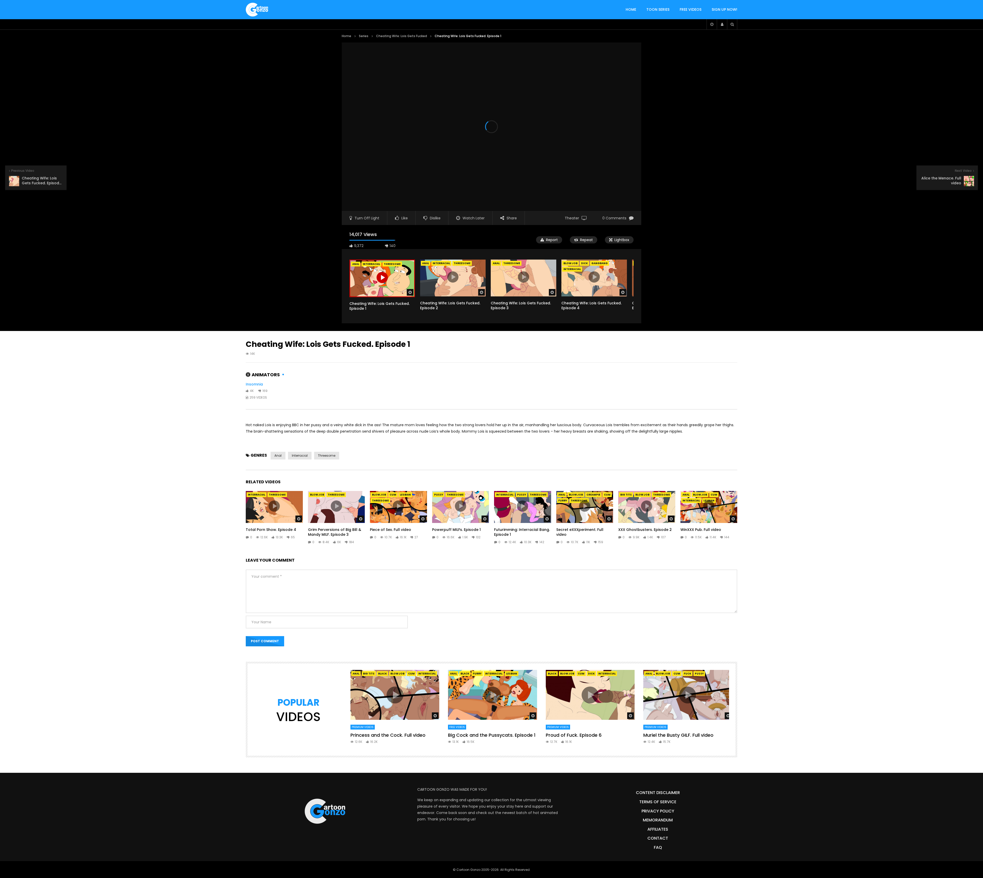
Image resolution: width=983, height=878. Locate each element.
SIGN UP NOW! (724, 9)
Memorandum (658, 820)
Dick (584, 263)
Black (382, 674)
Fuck (687, 674)
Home (346, 36)
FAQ (658, 847)
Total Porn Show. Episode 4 (271, 529)
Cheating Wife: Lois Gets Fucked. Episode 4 (591, 305)
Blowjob (570, 263)
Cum (393, 495)
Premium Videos (362, 727)
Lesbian (405, 495)
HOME (631, 9)
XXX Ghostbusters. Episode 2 (645, 529)
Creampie (593, 495)
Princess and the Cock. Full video (387, 735)
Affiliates (657, 829)
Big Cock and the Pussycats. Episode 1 (492, 735)
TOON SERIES (657, 9)
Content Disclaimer (658, 793)
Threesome (462, 263)
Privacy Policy (658, 811)
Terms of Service (657, 802)
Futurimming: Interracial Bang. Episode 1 (522, 532)
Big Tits (626, 495)
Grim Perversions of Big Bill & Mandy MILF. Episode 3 (334, 532)
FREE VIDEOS (690, 9)
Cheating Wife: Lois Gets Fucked (401, 36)
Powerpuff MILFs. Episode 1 (456, 529)
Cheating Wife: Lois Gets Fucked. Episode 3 (521, 305)
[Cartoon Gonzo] (257, 10)
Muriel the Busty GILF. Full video (678, 735)
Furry (562, 500)
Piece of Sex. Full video (390, 529)
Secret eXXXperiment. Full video (579, 532)
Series (363, 36)
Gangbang (599, 263)
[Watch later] (712, 24)
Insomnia (254, 384)
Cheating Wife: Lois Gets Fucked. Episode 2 (450, 305)
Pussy (438, 495)
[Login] (722, 24)
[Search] (732, 24)
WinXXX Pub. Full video (700, 529)
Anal (425, 263)
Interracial (441, 263)
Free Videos (457, 727)
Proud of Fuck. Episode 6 (574, 735)
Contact (657, 838)
